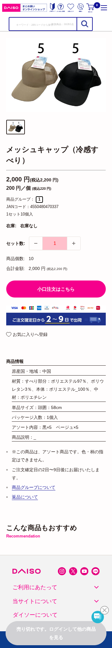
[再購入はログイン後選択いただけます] (80, 7)
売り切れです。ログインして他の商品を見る (56, 633)
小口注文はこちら (56, 289)
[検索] (84, 24)
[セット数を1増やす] (73, 243)
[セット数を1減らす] (35, 243)
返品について (25, 496)
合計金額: (15, 268)
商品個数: (15, 258)
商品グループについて (33, 487)
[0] (91, 7)
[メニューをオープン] (104, 7)
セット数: (15, 243)
